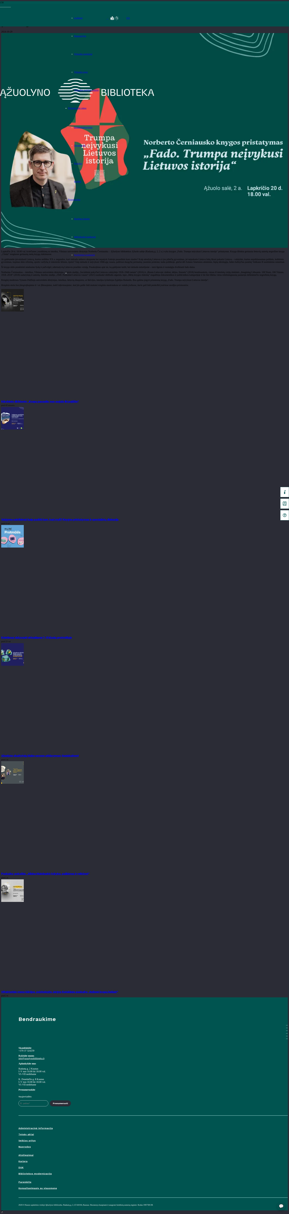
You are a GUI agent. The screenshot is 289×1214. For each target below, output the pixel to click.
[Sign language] (117, 18)
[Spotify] (4, 6)
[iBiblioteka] (284, 504)
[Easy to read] (112, 18)
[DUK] (284, 515)
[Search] (107, 18)
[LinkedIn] (8, 6)
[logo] (31, 17)
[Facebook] (1, 6)
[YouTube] (3, 6)
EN (128, 18)
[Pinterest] (10, 6)
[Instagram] (6, 6)
